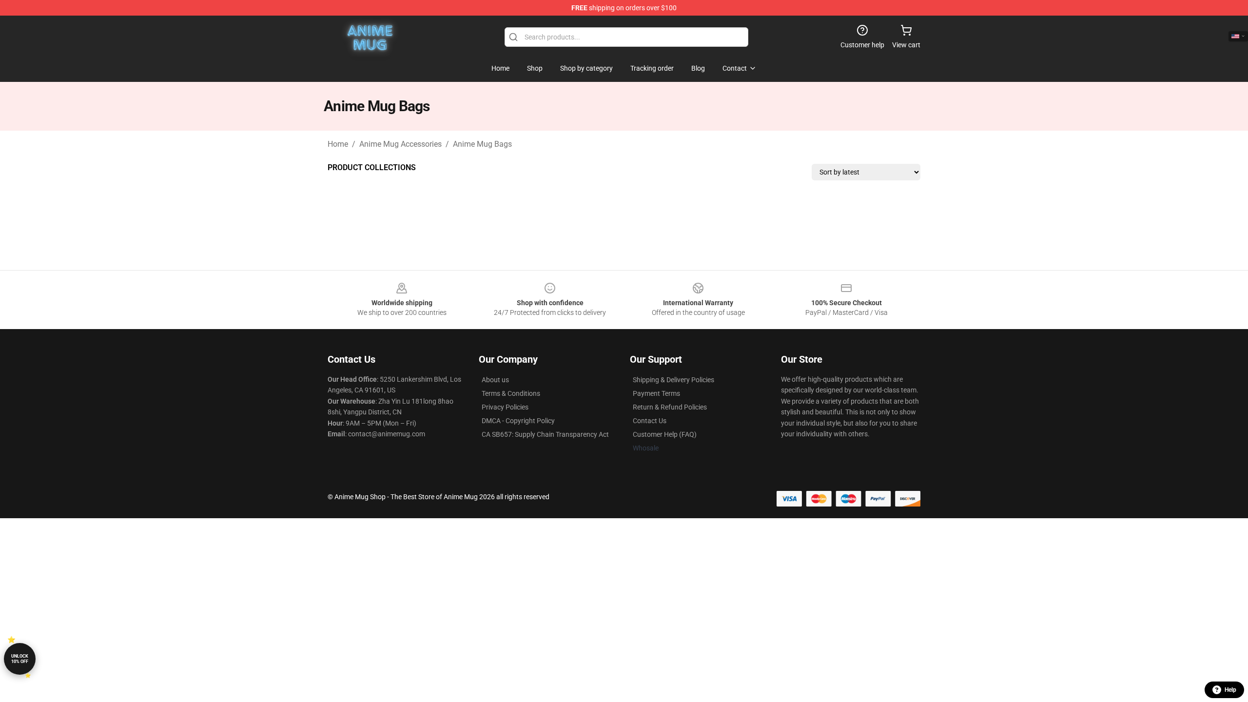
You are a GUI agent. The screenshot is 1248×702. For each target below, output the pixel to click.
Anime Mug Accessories (400, 144)
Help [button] (1230, 689)
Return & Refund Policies (670, 407)
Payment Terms (656, 393)
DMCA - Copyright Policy (518, 421)
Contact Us (649, 421)
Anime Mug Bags (482, 144)
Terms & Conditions (511, 393)
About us (495, 380)
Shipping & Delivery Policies (673, 380)
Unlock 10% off (19, 659)
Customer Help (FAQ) (665, 434)
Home (338, 144)
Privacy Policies (505, 407)
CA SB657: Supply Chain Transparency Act (545, 434)
